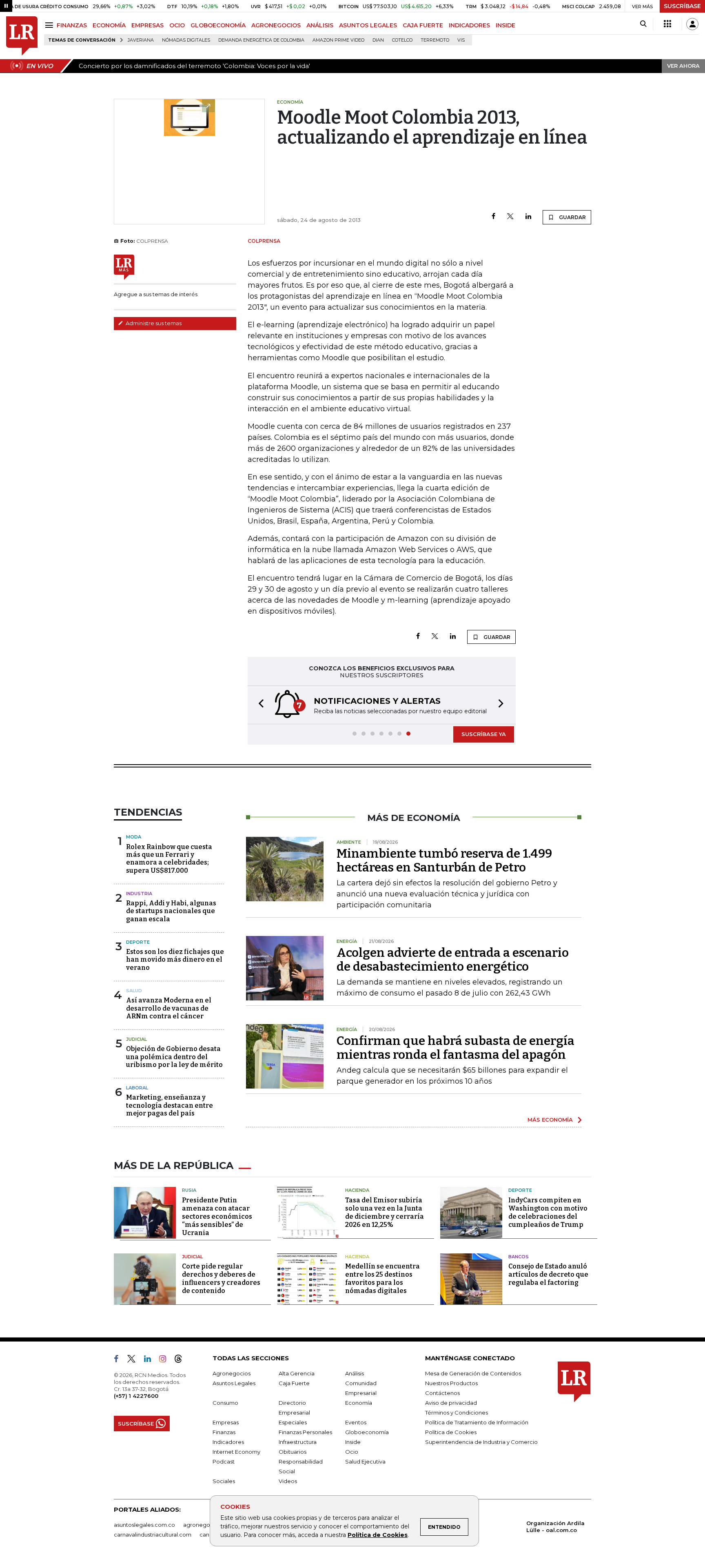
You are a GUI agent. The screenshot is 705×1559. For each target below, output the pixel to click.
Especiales (293, 1422)
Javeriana (141, 40)
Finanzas (224, 1432)
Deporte (138, 942)
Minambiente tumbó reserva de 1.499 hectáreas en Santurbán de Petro (444, 860)
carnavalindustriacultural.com (152, 1534)
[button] (259, 705)
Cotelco (402, 40)
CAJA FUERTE (423, 25)
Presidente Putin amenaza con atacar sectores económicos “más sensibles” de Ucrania (217, 1216)
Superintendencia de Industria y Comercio (481, 1442)
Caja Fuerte (294, 1383)
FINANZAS (72, 25)
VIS (461, 40)
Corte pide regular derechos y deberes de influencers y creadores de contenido (221, 1278)
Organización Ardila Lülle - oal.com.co (555, 1526)
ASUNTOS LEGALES (368, 25)
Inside (353, 1442)
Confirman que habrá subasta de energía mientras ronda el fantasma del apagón (455, 1047)
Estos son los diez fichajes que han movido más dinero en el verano (175, 959)
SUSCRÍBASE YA (483, 734)
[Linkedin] (528, 217)
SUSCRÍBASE (682, 6)
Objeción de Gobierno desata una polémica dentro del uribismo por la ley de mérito (174, 1056)
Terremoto (435, 40)
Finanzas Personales (305, 1432)
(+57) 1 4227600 (136, 1396)
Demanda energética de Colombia (261, 40)
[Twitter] (510, 217)
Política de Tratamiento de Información (476, 1422)
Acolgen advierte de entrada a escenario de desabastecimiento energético (453, 959)
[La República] (22, 36)
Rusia (189, 1190)
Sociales (224, 1481)
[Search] (643, 24)
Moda (133, 837)
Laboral (137, 1088)
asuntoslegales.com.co (144, 1524)
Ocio (351, 1451)
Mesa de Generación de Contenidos (473, 1373)
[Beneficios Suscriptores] (667, 24)
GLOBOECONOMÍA (218, 25)
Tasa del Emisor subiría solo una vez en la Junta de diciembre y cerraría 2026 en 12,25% (384, 1212)
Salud (134, 991)
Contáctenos (442, 1393)
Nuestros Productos (451, 1383)
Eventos (355, 1422)
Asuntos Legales (234, 1383)
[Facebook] (493, 217)
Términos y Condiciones (456, 1412)
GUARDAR (572, 217)
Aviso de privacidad (451, 1402)
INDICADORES (469, 25)
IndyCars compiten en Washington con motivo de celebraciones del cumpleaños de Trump (548, 1212)
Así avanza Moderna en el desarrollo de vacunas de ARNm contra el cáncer (168, 1008)
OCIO (177, 25)
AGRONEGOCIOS (276, 25)
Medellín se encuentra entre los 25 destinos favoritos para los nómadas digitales (382, 1278)
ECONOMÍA (109, 25)
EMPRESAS (147, 25)
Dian (378, 40)
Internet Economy (236, 1451)
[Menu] (50, 25)
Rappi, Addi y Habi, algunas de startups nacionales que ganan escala (171, 911)
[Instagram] (166, 1360)
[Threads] (181, 1360)
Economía (358, 1402)
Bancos (518, 1257)
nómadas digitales (186, 40)
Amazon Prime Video (338, 40)
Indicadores (228, 1442)
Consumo (225, 1402)
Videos (288, 1481)
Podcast (224, 1461)
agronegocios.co (206, 1524)
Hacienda (357, 1190)
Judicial (136, 1039)
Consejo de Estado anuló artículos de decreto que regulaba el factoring (548, 1274)
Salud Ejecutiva (365, 1461)
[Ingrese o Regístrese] (692, 24)
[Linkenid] (150, 1360)
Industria (139, 893)
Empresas (226, 1422)
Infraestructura (298, 1442)
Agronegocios (232, 1373)
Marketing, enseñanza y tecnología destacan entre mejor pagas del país (169, 1105)
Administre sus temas (153, 323)
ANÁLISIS (319, 25)
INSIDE (505, 25)
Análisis (354, 1373)
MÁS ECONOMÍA (550, 1119)
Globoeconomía (367, 1432)
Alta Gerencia (297, 1373)
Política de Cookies (378, 1535)
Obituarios (292, 1451)
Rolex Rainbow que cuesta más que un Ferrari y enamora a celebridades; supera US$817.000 (169, 858)
